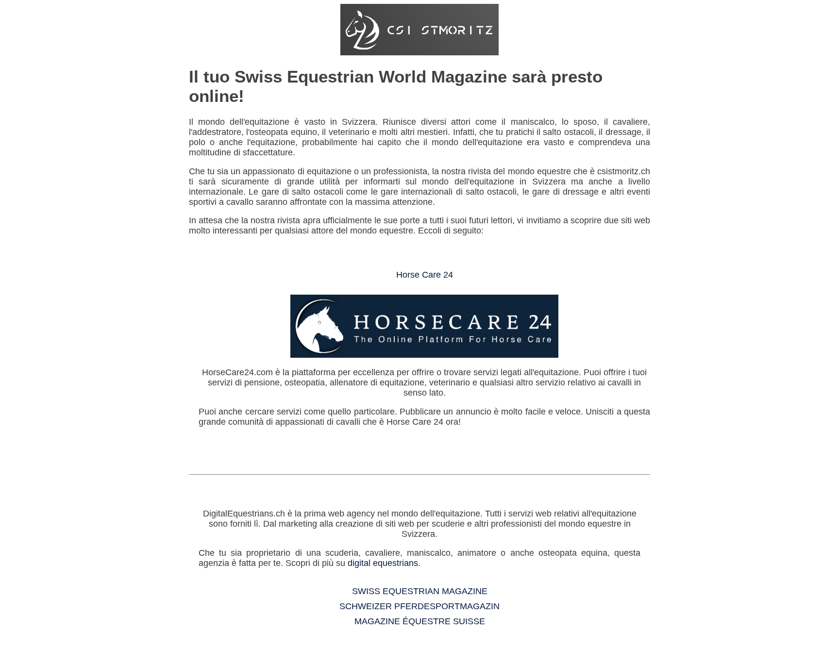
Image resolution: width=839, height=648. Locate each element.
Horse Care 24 (424, 275)
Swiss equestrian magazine (419, 591)
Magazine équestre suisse (419, 621)
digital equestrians (383, 563)
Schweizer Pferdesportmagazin (419, 606)
